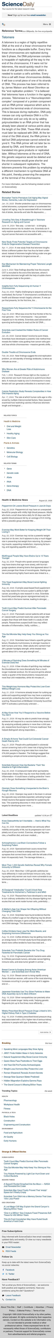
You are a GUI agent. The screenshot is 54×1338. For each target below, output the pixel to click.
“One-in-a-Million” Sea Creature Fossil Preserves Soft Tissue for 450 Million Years (27, 1214)
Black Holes (9, 1116)
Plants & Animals (11, 442)
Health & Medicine (12, 421)
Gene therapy (13, 485)
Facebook (10, 1269)
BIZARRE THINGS (8, 1180)
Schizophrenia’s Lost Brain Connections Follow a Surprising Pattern (24, 843)
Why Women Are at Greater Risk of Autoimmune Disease (23, 370)
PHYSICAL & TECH (9, 1112)
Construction (9, 1120)
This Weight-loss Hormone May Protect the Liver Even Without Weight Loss (26, 687)
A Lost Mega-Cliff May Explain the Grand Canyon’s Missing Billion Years (26, 1207)
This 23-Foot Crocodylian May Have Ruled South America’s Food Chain (26, 1220)
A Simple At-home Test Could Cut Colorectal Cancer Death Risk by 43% (25, 739)
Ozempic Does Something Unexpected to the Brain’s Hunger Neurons (25, 789)
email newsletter (38, 15)
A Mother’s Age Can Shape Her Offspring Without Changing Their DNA (24, 910)
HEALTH (5, 1096)
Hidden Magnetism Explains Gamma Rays (23, 1080)
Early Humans (10, 1140)
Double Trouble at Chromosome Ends (19, 352)
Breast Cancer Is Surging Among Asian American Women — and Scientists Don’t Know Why (24, 970)
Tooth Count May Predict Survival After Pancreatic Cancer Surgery (24, 609)
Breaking (6, 1043)
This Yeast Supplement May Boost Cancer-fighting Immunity (24, 583)
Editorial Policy (24, 1310)
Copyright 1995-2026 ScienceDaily (18, 1314)
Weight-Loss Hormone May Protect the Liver (23, 1068)
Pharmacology (10, 1100)
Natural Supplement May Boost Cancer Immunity (25, 1056)
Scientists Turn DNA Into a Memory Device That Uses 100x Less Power (27, 1197)
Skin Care (11, 437)
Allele (9, 477)
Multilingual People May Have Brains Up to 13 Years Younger (25, 556)
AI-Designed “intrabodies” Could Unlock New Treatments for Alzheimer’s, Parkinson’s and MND (24, 890)
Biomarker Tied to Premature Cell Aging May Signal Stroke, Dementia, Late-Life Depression (25, 198)
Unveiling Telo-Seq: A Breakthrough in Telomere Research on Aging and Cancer (23, 220)
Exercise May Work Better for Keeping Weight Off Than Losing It (26, 530)
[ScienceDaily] (18, 4)
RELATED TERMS (10, 463)
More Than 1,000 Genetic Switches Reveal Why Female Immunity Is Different (27, 866)
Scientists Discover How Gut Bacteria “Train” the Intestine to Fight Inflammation (23, 766)
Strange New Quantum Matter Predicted (21, 1076)
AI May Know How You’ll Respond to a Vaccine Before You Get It (26, 713)
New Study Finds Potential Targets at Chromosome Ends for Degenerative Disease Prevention (24, 242)
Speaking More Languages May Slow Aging (23, 1049)
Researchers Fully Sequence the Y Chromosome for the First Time (26, 309)
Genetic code (13, 473)
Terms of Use (39, 1310)
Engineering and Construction (17, 1124)
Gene (9, 468)
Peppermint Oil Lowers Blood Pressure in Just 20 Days (26, 505)
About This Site (8, 1307)
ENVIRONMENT (7, 1128)
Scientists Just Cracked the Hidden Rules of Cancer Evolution (25, 331)
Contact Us (11, 1299)
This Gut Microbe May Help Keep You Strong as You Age (25, 635)
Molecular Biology (15, 452)
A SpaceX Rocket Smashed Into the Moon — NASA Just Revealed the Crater (27, 1185)
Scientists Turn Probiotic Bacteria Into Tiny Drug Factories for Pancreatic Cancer (23, 951)
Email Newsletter (13, 1247)
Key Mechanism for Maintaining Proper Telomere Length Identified (27, 265)
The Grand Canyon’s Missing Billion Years (23, 1084)
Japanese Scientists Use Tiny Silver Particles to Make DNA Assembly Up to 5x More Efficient (26, 992)
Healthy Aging (13, 433)
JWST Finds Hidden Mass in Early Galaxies (23, 1053)
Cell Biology (12, 456)
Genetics (11, 447)
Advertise (40, 1307)
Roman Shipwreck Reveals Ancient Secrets (23, 1072)
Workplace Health (12, 1104)
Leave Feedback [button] (13, 1295)
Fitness (7, 1108)
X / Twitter (10, 1273)
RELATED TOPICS (10, 415)
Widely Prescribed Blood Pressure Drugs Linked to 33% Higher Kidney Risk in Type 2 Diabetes (27, 1011)
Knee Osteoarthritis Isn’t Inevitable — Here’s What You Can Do (26, 821)
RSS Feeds (11, 1251)
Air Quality (8, 1136)
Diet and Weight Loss (14, 428)
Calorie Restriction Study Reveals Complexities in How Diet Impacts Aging (26, 392)
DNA (9, 490)
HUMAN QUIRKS (8, 1157)
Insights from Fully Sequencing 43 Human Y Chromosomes (21, 287)
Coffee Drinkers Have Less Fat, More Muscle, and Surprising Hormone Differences (24, 932)
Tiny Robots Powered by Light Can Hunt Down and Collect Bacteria (26, 1174)
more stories (45, 1032)
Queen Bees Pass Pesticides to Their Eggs (23, 1060)
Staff (19, 1307)
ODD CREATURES (8, 1202)
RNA (9, 481)
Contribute (28, 1307)
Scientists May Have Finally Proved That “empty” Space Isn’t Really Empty (25, 1191)
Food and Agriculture (13, 1132)
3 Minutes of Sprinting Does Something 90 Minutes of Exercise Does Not (25, 661)
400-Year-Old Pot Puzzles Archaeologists (22, 1064)
